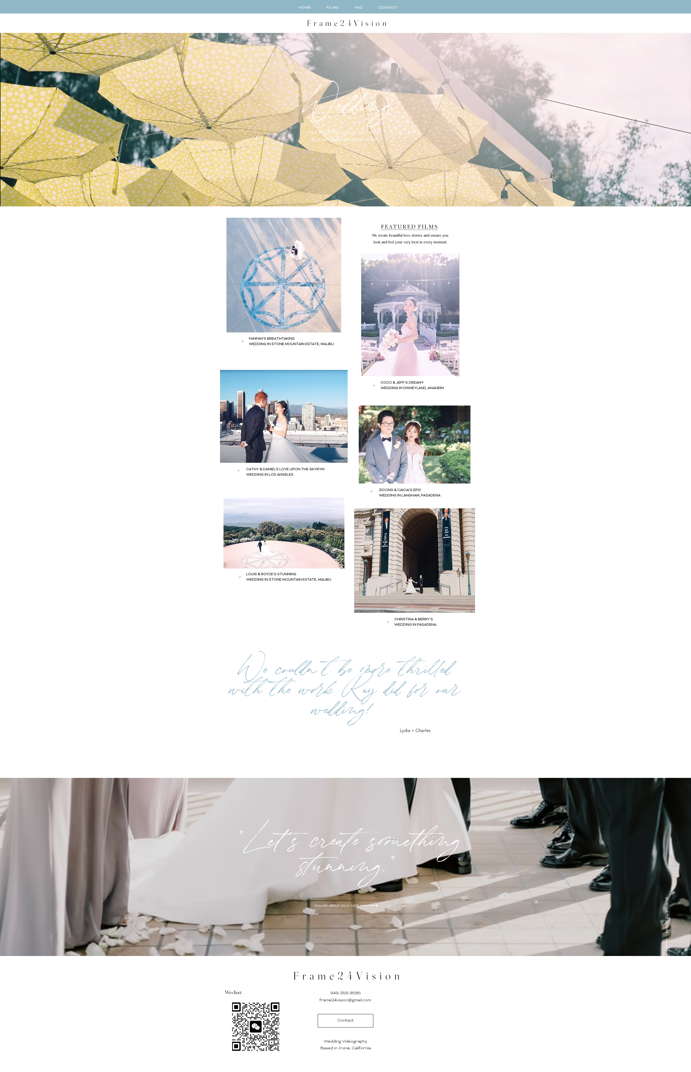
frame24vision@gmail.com (345, 1000)
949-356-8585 (345, 993)
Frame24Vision (348, 975)
